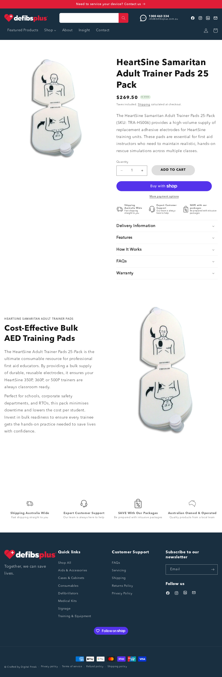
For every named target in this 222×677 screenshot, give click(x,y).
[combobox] (93, 18)
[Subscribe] (212, 569)
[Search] (123, 18)
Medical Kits (67, 601)
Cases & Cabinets (71, 578)
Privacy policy (49, 666)
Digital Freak (29, 667)
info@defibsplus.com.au (163, 19)
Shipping (144, 104)
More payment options (164, 196)
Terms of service (72, 666)
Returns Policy (122, 585)
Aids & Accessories (72, 570)
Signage (64, 608)
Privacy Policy (122, 593)
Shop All (64, 562)
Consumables (68, 585)
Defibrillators (68, 593)
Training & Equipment (74, 616)
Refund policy (94, 666)
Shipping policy (117, 666)
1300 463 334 (159, 16)
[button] (167, 226)
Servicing (119, 570)
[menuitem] (22, 30)
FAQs (116, 562)
